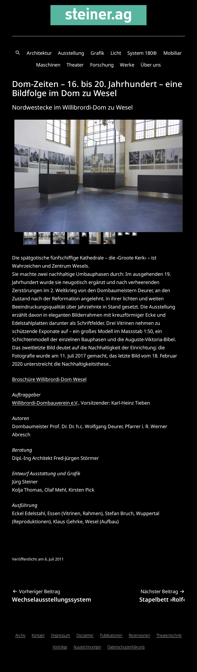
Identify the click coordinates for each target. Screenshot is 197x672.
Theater (75, 65)
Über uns (151, 65)
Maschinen (48, 65)
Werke (127, 65)
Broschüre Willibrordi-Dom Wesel (49, 379)
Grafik (97, 53)
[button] (17, 53)
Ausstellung (71, 53)
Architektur (39, 53)
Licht (116, 53)
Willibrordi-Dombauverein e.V (44, 403)
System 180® (142, 53)
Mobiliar (172, 53)
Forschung (102, 65)
